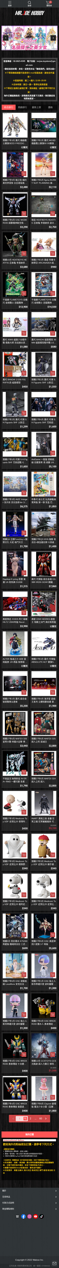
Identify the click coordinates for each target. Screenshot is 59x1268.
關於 (4, 1191)
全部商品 (6, 1197)
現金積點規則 (8, 1209)
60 (40, 1118)
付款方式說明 (8, 1203)
